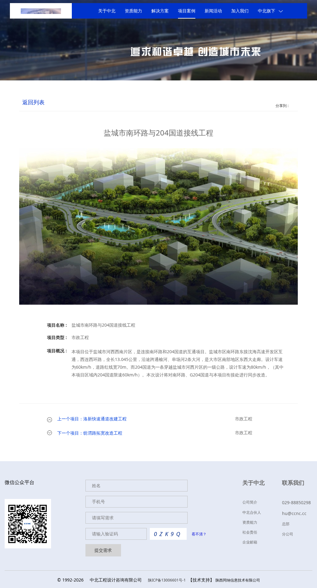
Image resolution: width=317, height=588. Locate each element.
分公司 (287, 534)
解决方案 (160, 11)
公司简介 (249, 502)
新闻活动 (213, 11)
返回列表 (33, 102)
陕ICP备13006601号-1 (167, 580)
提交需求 (103, 550)
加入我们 (240, 11)
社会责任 (249, 532)
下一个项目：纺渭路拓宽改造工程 (89, 433)
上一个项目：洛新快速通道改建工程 (92, 419)
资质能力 (133, 11)
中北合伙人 (251, 512)
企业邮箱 (249, 542)
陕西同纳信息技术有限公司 (237, 580)
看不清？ (199, 534)
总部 (285, 523)
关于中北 (106, 11)
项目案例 (186, 11)
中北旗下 (266, 11)
